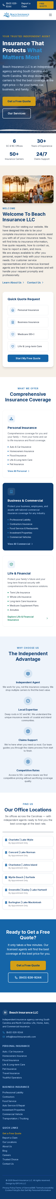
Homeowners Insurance (14, 1056)
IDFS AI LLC (21, 1183)
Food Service (9, 1101)
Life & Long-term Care (13, 1064)
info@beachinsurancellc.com (21, 1036)
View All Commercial (19, 544)
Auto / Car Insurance (12, 1051)
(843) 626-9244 (11, 5)
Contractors (8, 1096)
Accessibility (48, 1188)
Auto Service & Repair (13, 1105)
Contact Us (34, 282)
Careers (6, 1155)
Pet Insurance (9, 1069)
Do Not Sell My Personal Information (34, 1190)
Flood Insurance (10, 1060)
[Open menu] (50, 15)
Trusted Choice (10, 1159)
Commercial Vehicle (12, 1114)
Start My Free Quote (28, 358)
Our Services (17, 113)
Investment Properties (13, 1109)
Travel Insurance (11, 1073)
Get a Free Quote (19, 101)
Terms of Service (23, 1188)
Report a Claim (25, 5)
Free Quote (43, 4)
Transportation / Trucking (15, 1118)
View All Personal (17, 471)
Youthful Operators (12, 1077)
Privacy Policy (9, 1188)
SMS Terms (36, 1188)
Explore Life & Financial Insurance (21, 618)
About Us (7, 1146)
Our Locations (9, 1142)
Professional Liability (12, 1092)
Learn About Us (11, 282)
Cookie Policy (11, 1190)
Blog (4, 1150)
